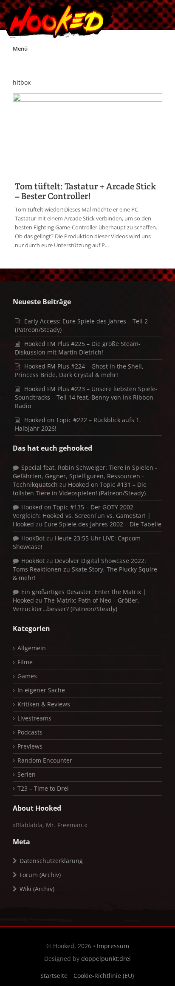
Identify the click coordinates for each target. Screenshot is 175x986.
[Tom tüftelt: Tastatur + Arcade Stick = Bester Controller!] (87, 133)
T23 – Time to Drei (43, 788)
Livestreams (34, 718)
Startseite (54, 976)
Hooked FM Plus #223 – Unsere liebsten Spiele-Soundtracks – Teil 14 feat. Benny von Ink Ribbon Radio (86, 397)
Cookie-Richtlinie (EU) (103, 976)
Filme (25, 662)
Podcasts (29, 732)
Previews (29, 746)
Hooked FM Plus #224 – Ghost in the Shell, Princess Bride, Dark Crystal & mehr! (79, 370)
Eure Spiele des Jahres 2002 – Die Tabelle (102, 524)
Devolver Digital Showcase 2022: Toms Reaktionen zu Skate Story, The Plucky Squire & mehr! (85, 569)
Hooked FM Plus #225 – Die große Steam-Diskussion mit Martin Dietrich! (78, 348)
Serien (26, 774)
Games (27, 676)
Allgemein (31, 648)
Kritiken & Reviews (43, 704)
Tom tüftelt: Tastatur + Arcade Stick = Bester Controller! (85, 191)
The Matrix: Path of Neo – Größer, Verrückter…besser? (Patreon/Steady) (76, 604)
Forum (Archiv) (40, 875)
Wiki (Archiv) (37, 889)
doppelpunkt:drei (106, 959)
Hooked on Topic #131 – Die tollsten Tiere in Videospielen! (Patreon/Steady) (80, 488)
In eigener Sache (41, 690)
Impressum (113, 946)
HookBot (33, 538)
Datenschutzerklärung (51, 861)
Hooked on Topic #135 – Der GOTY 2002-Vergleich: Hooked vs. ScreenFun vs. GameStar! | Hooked (82, 515)
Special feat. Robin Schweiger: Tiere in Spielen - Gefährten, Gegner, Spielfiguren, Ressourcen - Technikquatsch (85, 476)
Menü (20, 48)
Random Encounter (44, 760)
